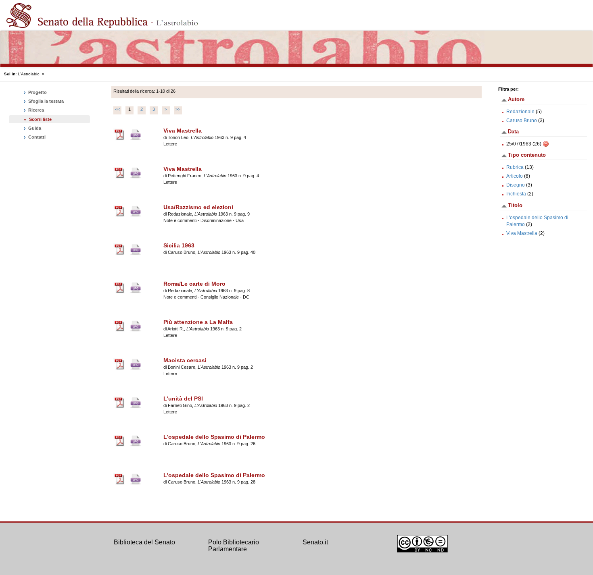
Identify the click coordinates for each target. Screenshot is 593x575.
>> (177, 109)
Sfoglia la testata (45, 101)
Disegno (515, 185)
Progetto (37, 92)
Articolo (514, 176)
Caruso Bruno (521, 120)
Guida (34, 128)
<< (117, 109)
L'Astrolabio (29, 74)
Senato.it (315, 542)
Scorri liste (40, 119)
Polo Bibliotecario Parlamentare (233, 546)
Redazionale (520, 111)
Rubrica (515, 167)
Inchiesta (516, 194)
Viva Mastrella (521, 233)
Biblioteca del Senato (144, 542)
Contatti (36, 137)
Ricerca (35, 110)
